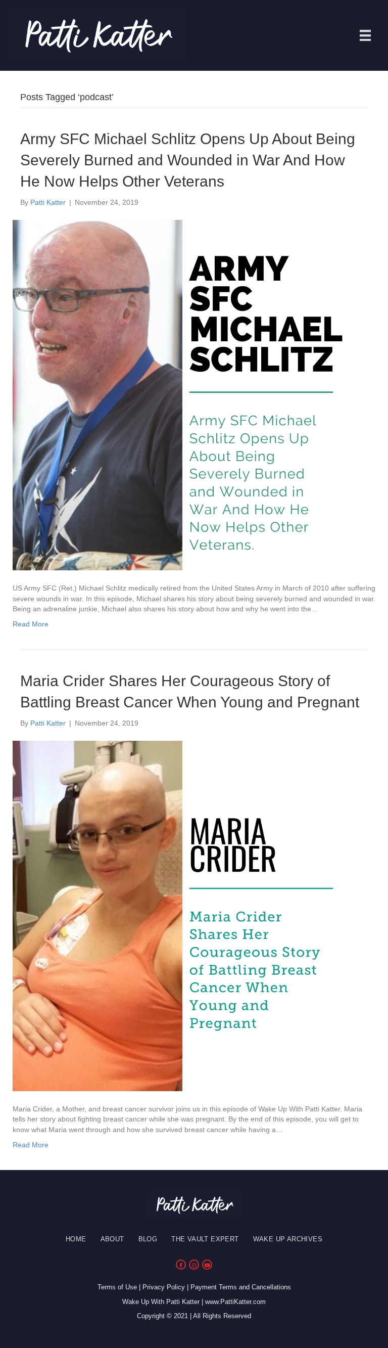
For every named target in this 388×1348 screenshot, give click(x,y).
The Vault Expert (204, 1239)
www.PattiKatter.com (235, 1302)
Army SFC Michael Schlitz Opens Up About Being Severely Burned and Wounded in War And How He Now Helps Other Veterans (187, 160)
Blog (148, 1239)
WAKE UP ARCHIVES (287, 1239)
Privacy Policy (163, 1287)
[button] (181, 1265)
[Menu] (365, 35)
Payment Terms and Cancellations (240, 1287)
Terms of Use (117, 1287)
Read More (30, 624)
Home (76, 1239)
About (112, 1239)
